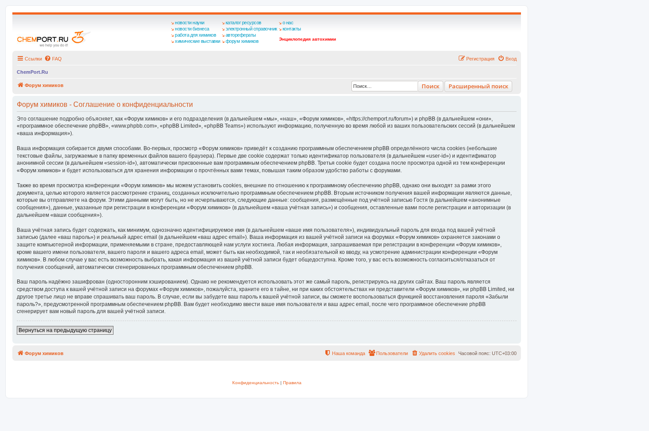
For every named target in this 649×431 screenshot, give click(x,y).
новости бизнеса (192, 28)
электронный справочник (251, 28)
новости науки (189, 22)
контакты (292, 28)
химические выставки (197, 41)
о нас (288, 22)
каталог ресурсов (243, 22)
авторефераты (241, 35)
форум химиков (242, 41)
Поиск (430, 86)
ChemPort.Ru (32, 72)
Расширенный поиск (478, 86)
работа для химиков (195, 35)
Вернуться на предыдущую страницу (65, 330)
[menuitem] (53, 58)
